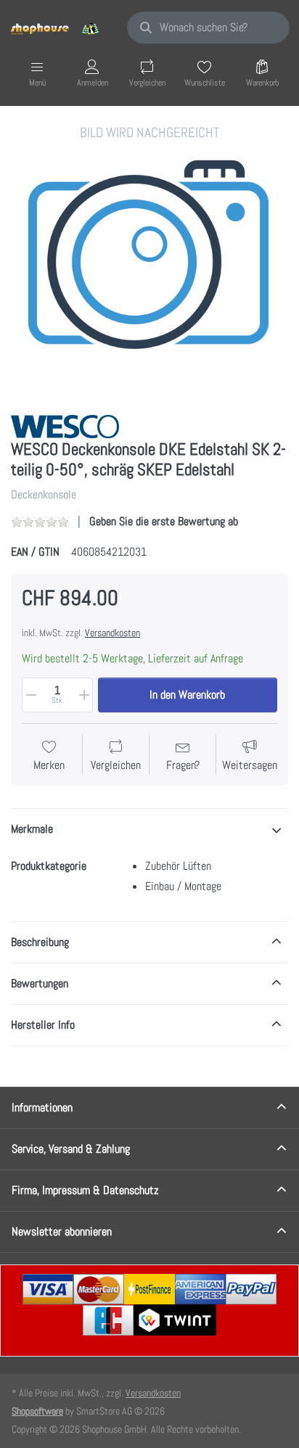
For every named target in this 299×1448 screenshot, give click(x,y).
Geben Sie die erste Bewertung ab (163, 521)
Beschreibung (40, 942)
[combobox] (208, 28)
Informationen (42, 1107)
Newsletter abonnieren (62, 1231)
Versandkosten (112, 632)
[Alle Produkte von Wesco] (65, 425)
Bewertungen (39, 983)
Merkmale (32, 828)
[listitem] (149, 261)
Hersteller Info (43, 1024)
